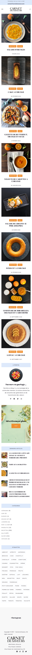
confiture (22, 559)
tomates (19, 601)
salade (12, 597)
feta (11, 567)
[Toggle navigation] (2, 9)
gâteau (12, 574)
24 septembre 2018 (16, 317)
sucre (26, 597)
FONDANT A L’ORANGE (16, 268)
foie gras (19, 567)
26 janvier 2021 (16, 185)
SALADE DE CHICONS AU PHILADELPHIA (16, 224)
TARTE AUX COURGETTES (17, 465)
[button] (29, 9)
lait (18, 574)
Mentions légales (15, 644)
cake (12, 556)
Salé (3, 533)
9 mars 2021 (16, 54)
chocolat (5, 559)
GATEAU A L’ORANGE (16, 355)
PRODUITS (4, 527)
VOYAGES (4, 539)
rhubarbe (19, 593)
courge (5, 563)
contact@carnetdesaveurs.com (16, 3)
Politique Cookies (14, 647)
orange (5, 582)
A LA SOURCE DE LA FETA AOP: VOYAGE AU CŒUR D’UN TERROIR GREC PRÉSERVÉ (19, 455)
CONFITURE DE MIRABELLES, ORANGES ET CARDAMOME (16, 311)
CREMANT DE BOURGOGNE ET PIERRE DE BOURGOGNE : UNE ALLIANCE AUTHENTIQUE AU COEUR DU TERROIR (19, 483)
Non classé (5, 524)
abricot (5, 552)
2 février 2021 (16, 141)
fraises (5, 571)
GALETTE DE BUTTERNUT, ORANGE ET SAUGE (16, 135)
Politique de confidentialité (15, 649)
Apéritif (13, 552)
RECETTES (4, 530)
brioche (5, 556)
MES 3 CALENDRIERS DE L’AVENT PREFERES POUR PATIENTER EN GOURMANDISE (19, 494)
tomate (11, 601)
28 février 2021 (16, 96)
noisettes (10, 578)
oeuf (18, 578)
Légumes (25, 574)
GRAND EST (5, 519)
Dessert (5, 567)
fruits (20, 571)
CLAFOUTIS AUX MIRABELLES (19, 473)
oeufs (24, 578)
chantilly (19, 556)
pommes (18, 589)
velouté (27, 601)
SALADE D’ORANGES (16, 49)
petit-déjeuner (7, 586)
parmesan (13, 582)
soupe (19, 597)
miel (3, 578)
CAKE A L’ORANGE (16, 92)
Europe (4, 516)
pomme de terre (8, 589)
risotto (5, 597)
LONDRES (4, 522)
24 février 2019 (16, 272)
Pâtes (11, 593)
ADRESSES (4, 510)
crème (23, 563)
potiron (26, 589)
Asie (2, 513)
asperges (21, 552)
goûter (4, 574)
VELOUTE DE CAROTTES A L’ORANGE (16, 180)
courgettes (14, 563)
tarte (4, 601)
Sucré (3, 536)
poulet (4, 593)
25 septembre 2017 (16, 359)
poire (17, 586)
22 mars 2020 (16, 230)
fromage (13, 571)
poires (23, 586)
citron (13, 559)
